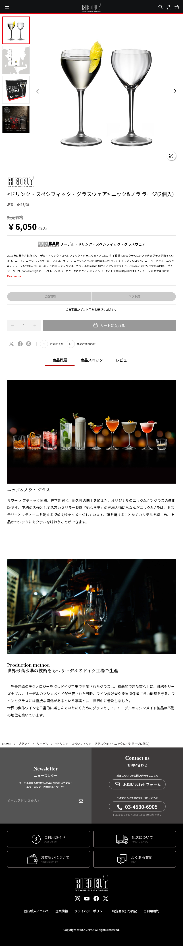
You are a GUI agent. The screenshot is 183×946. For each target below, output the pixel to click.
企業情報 (61, 911)
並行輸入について (36, 911)
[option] (106, 91)
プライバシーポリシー (90, 911)
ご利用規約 (151, 911)
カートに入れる (112, 325)
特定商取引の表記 (124, 911)
